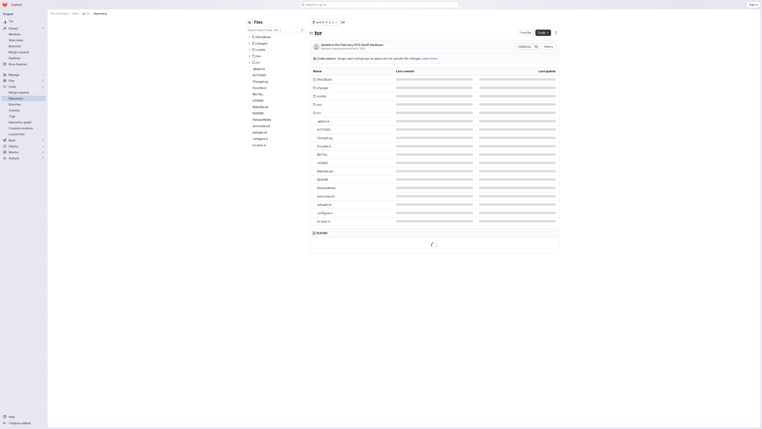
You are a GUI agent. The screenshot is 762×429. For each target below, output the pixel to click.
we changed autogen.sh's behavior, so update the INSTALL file (434, 154)
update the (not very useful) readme (420, 179)
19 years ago (547, 79)
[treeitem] (276, 37)
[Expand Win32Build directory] (249, 37)
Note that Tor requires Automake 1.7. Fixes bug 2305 (430, 171)
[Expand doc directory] (249, 56)
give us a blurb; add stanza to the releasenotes (427, 138)
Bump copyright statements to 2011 (418, 163)
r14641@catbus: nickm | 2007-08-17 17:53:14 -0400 (429, 204)
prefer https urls (406, 104)
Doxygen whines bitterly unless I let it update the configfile (434, 146)
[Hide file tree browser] (249, 22)
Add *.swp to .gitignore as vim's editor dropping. (427, 121)
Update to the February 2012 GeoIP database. (352, 44)
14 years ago (547, 88)
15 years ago (547, 104)
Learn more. (430, 58)
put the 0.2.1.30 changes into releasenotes (423, 188)
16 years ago (547, 138)
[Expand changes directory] (249, 43)
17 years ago (547, 121)
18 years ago (547, 129)
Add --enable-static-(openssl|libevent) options (427, 196)
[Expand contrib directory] (249, 49)
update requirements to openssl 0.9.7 (420, 221)
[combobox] (276, 30)
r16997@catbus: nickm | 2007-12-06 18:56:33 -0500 (430, 129)
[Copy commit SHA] (536, 46)
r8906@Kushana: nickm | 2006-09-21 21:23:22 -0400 (430, 79)
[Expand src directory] (249, 62)
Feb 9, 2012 (358, 48)
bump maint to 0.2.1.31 (410, 96)
